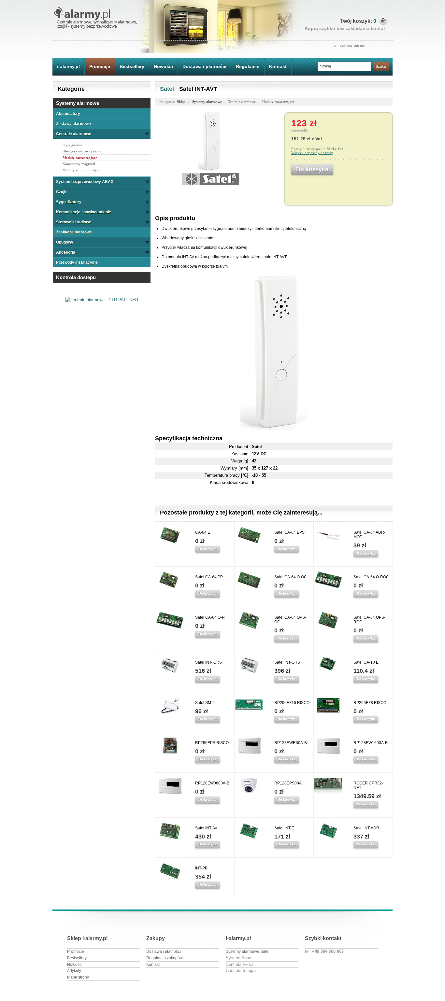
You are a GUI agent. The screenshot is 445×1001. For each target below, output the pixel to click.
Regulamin (248, 66)
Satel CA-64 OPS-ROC (369, 619)
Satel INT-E (284, 828)
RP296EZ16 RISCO (291, 702)
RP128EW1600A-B (370, 742)
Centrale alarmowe (73, 134)
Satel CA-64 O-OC (290, 577)
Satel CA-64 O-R (210, 617)
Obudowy (64, 242)
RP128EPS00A (288, 783)
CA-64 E (202, 532)
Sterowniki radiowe (73, 222)
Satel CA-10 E (366, 662)
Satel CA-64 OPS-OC (290, 619)
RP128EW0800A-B (212, 783)
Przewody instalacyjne (77, 262)
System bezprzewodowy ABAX (84, 181)
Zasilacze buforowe (74, 232)
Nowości (163, 66)
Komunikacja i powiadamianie (83, 212)
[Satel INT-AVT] (210, 169)
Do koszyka (207, 549)
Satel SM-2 (205, 702)
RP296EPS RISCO (212, 742)
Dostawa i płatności (204, 66)
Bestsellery (132, 66)
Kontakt (278, 66)
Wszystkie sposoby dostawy (312, 153)
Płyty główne (72, 145)
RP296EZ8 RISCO (369, 702)
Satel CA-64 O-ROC (371, 577)
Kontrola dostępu (76, 277)
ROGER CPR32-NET (368, 785)
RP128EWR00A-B (290, 742)
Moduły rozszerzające (80, 158)
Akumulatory (68, 113)
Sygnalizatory (68, 202)
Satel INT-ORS (287, 662)
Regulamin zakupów (164, 958)
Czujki (61, 192)
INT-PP (201, 868)
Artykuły (74, 970)
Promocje (99, 66)
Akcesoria (65, 252)
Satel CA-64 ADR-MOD (369, 534)
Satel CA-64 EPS (289, 532)
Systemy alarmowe (77, 103)
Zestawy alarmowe (73, 123)
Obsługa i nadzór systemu (82, 151)
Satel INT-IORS (208, 662)
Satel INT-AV (206, 828)
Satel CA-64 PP (209, 577)
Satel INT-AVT (198, 89)
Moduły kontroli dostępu (81, 170)
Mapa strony (78, 977)
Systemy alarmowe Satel (247, 951)
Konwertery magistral (79, 164)
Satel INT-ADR (366, 828)
